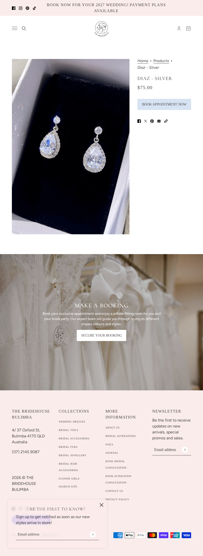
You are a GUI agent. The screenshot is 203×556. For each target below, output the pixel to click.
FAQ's (109, 444)
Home (142, 61)
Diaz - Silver (154, 78)
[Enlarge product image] (70, 146)
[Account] (179, 28)
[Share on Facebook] (139, 121)
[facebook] (13, 8)
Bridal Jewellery (72, 455)
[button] (166, 121)
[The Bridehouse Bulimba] (102, 28)
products (161, 61)
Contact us (114, 491)
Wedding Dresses (72, 421)
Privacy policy (117, 499)
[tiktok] (34, 8)
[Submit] (92, 534)
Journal (111, 452)
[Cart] (188, 28)
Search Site (68, 486)
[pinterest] (27, 8)
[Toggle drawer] (14, 28)
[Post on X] (145, 121)
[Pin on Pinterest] (152, 121)
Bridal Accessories (74, 438)
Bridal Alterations (120, 436)
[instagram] (20, 8)
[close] (101, 505)
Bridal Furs (68, 447)
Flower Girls (69, 478)
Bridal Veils (68, 430)
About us (112, 427)
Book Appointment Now (164, 104)
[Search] (24, 28)
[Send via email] (159, 121)
